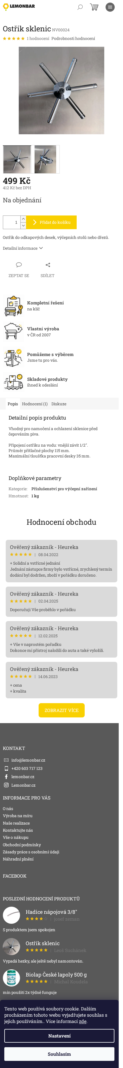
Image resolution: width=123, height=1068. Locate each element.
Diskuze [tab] (58, 403)
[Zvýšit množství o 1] (23, 219)
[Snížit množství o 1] (23, 225)
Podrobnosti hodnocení (73, 38)
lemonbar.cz (22, 776)
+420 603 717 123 (27, 768)
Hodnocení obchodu (61, 522)
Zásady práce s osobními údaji (31, 852)
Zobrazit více (62, 710)
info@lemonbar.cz (28, 760)
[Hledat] (80, 7)
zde (82, 1021)
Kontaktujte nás (18, 830)
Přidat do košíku (55, 222)
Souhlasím (59, 1054)
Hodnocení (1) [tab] (34, 403)
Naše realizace (16, 823)
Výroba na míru (18, 815)
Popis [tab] (13, 403)
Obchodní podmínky (22, 844)
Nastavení (59, 1036)
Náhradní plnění (18, 859)
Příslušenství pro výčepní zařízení (64, 488)
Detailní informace (20, 248)
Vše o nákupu (16, 837)
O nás (8, 808)
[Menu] (110, 7)
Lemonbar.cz (23, 785)
